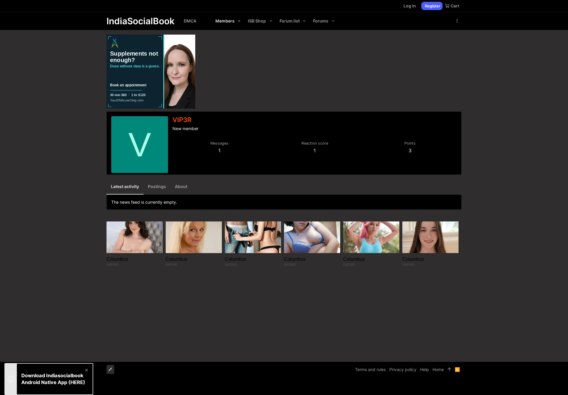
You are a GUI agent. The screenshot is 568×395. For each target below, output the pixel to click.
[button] (239, 21)
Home (438, 369)
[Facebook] (432, 386)
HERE (76, 382)
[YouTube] (459, 386)
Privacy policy (403, 369)
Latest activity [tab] (125, 186)
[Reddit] (450, 386)
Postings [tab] (157, 186)
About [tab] (181, 186)
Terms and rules (370, 369)
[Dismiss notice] (86, 371)
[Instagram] (441, 386)
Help (424, 369)
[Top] (449, 369)
